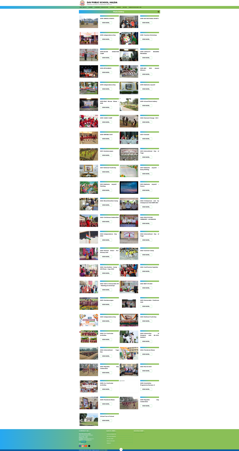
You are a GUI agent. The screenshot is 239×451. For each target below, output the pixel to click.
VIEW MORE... (106, 23)
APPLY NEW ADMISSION (111, 436)
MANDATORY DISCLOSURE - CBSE (135, 7)
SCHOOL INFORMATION (111, 434)
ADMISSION (119, 7)
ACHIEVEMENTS (97, 7)
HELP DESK (125, 7)
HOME (81, 7)
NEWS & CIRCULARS (111, 441)
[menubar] (110, 7)
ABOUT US (84, 7)
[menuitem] (80, 7)
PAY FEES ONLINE (110, 438)
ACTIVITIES (112, 7)
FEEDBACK (109, 443)
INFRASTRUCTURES (104, 7)
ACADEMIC (91, 7)
